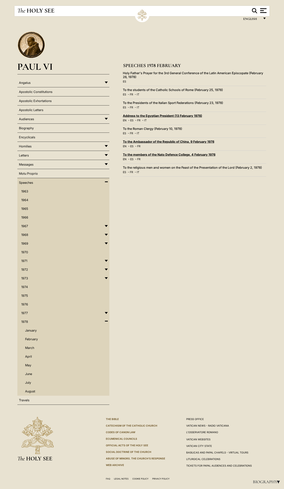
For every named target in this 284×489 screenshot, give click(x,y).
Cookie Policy (140, 478)
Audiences (26, 119)
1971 (24, 261)
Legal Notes (121, 478)
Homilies (25, 146)
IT (138, 94)
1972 (24, 269)
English (252, 20)
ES (124, 81)
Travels (24, 400)
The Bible (112, 419)
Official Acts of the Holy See (127, 445)
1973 (24, 278)
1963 (24, 191)
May (28, 365)
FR (131, 94)
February (31, 339)
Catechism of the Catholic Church (131, 425)
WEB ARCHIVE (115, 465)
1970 (24, 252)
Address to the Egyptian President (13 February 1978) (162, 116)
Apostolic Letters (31, 110)
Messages (26, 164)
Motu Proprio (28, 173)
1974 (24, 287)
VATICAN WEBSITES (198, 439)
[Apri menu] (263, 10)
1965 (24, 209)
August (30, 391)
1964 (24, 200)
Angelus (25, 83)
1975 (24, 296)
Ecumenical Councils (121, 438)
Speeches (26, 183)
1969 (24, 243)
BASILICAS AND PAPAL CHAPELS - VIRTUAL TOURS (217, 452)
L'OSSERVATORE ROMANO (202, 432)
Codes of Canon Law (120, 432)
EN (125, 120)
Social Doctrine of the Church (128, 451)
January (31, 330)
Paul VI (35, 66)
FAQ (108, 478)
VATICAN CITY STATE (199, 445)
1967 (24, 226)
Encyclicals (27, 137)
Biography (267, 481)
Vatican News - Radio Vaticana (207, 425)
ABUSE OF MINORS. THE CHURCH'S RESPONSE (135, 458)
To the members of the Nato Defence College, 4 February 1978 (169, 154)
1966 (24, 217)
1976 (24, 304)
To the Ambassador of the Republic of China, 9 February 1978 (168, 142)
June (28, 374)
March (29, 348)
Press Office (195, 419)
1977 (24, 313)
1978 (24, 322)
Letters (24, 155)
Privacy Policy (160, 478)
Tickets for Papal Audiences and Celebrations (219, 465)
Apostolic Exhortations (35, 101)
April (28, 356)
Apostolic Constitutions (35, 92)
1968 (24, 235)
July (28, 382)
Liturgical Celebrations (203, 459)
